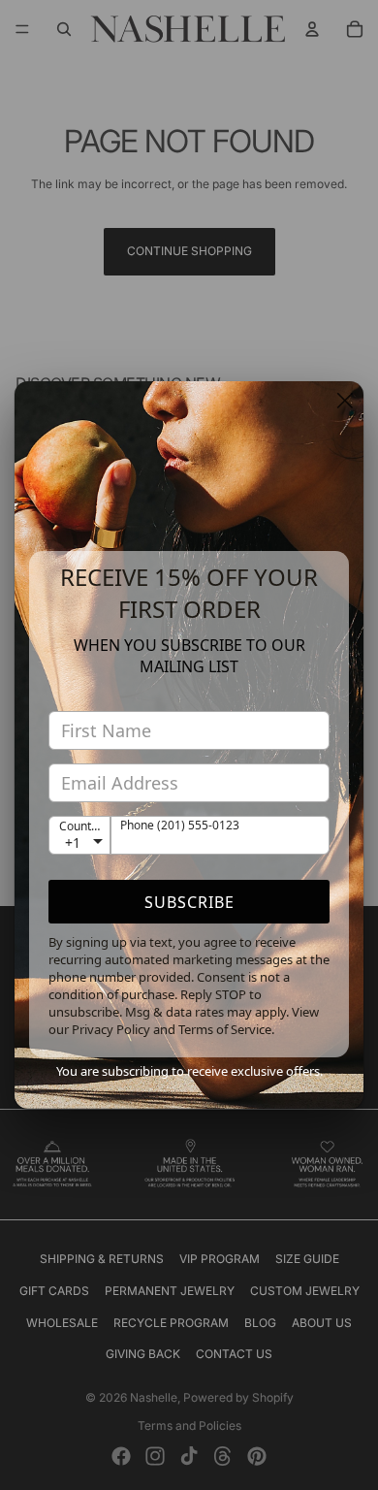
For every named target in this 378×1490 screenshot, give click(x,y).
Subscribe (189, 902)
